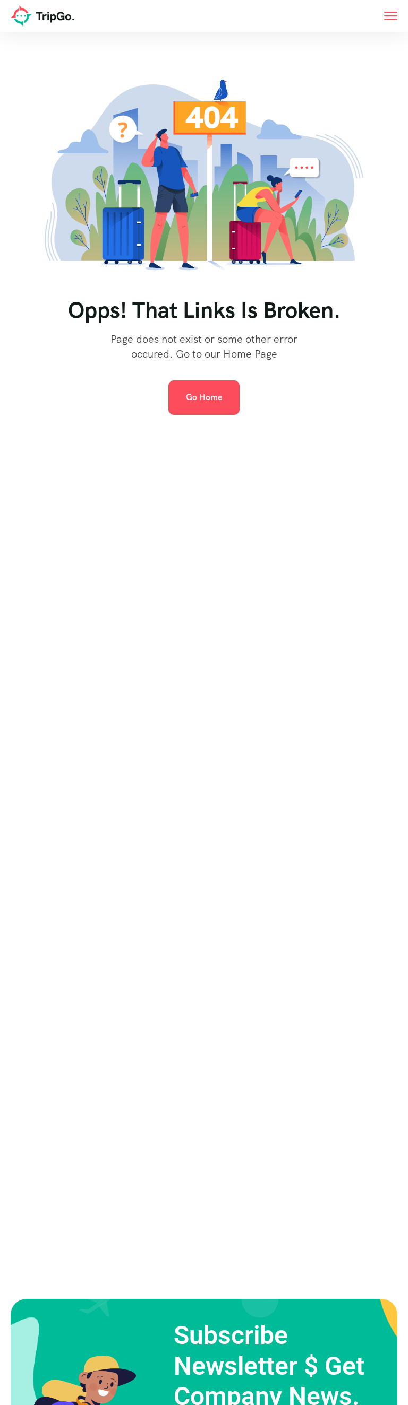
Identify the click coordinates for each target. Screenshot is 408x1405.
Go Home (204, 397)
